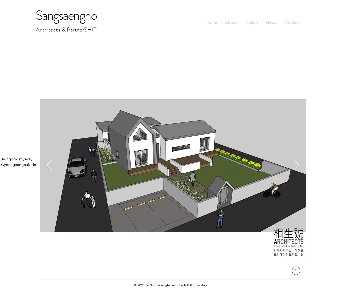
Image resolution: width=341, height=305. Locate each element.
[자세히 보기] (295, 271)
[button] (251, 22)
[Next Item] (297, 165)
